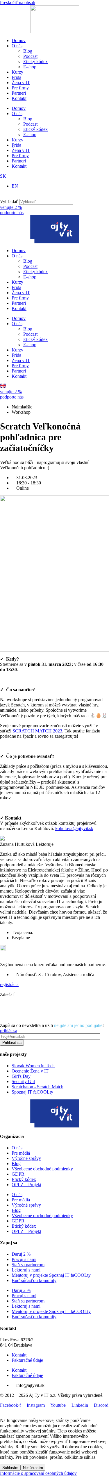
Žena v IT (21, 82)
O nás (17, 45)
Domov (19, 40)
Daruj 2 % (21, 1254)
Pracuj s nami (24, 1259)
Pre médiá (21, 1153)
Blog (27, 50)
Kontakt (19, 98)
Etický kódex (35, 61)
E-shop (29, 66)
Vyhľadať (9, 201)
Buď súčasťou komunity (34, 1280)
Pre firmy (20, 87)
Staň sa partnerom (28, 1264)
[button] (54, 196)
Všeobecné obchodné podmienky (42, 1168)
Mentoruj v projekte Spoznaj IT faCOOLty (51, 1275)
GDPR (18, 1174)
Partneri (19, 93)
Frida (16, 77)
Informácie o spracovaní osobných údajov (38, 1473)
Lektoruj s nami (26, 1269)
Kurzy (17, 72)
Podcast (30, 56)
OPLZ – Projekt (26, 1184)
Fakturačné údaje (27, 1360)
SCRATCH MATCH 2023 (37, 730)
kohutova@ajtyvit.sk (74, 828)
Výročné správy (26, 1158)
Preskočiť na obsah (17, 2)
